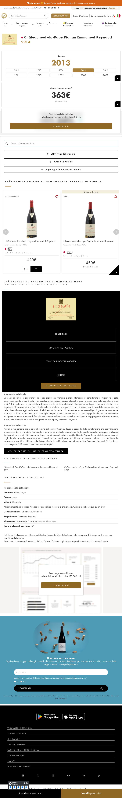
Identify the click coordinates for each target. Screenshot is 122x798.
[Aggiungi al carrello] (36, 269)
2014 (61, 70)
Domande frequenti (18, 766)
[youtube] (68, 775)
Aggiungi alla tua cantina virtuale (63, 169)
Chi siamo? (13, 739)
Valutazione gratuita (19, 728)
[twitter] (38, 775)
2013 (83, 70)
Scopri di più (61, 126)
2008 (83, 75)
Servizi (51, 23)
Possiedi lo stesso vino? (61, 385)
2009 (61, 75)
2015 (38, 70)
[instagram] (53, 775)
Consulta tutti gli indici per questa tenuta (36, 451)
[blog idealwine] (99, 775)
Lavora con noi (16, 733)
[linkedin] (84, 775)
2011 (16, 75)
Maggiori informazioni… (47, 521)
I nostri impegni (16, 744)
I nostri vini (5, 24)
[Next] (116, 232)
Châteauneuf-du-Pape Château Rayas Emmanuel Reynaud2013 (91, 469)
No (24, 681)
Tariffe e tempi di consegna (23, 750)
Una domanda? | (31, 8)
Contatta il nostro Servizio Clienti (28, 8)
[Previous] (6, 232)
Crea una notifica (63, 161)
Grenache (16, 502)
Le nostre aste (40, 24)
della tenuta (63, 153)
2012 (105, 70)
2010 (38, 75)
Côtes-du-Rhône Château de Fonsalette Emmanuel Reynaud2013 (31, 469)
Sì (17, 681)
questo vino (30, 793)
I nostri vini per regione (22, 24)
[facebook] (23, 775)
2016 (16, 70)
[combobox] (113, 8)
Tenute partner (16, 755)
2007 (105, 75)
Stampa (11, 761)
